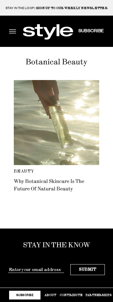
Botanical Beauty (57, 62)
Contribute (71, 295)
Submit (87, 269)
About (50, 295)
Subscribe (91, 30)
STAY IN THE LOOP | (56, 8)
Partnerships (99, 295)
